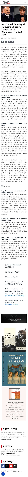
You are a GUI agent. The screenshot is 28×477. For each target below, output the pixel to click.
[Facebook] (3, 466)
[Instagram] (15, 466)
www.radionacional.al (6, 439)
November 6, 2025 (11, 305)
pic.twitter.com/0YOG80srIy (14, 295)
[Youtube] (11, 466)
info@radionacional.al (10, 453)
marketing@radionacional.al (13, 454)
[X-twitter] (7, 466)
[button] (25, 2)
